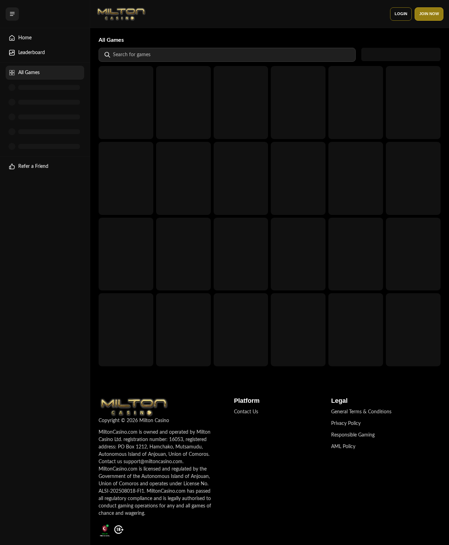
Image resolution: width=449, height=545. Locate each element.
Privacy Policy (346, 423)
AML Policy (343, 446)
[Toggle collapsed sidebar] (12, 14)
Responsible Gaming (353, 435)
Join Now (429, 14)
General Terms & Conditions (361, 411)
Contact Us (246, 411)
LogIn (401, 14)
